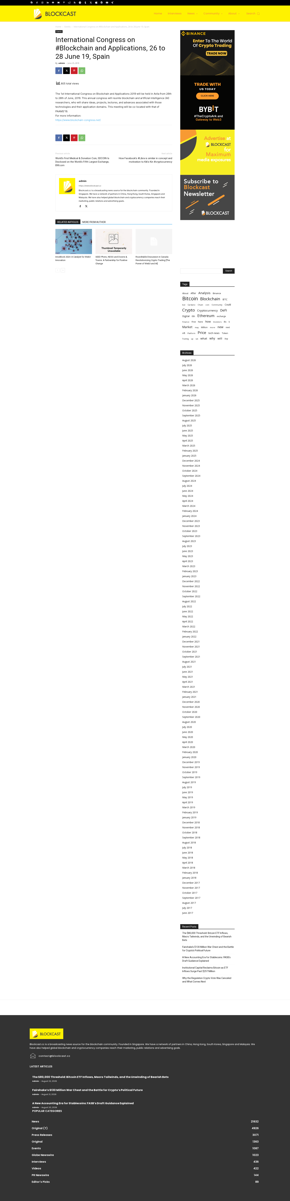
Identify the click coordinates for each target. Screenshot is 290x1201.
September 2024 (191, 475)
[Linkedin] (48, 3)
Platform (191, 333)
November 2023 (191, 526)
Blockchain (210, 299)
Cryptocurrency (207, 310)
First (194, 321)
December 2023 (191, 521)
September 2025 (191, 415)
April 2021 (187, 681)
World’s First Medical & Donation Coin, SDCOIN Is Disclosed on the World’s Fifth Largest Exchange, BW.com (82, 162)
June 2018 (187, 852)
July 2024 (187, 485)
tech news (214, 333)
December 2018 (191, 822)
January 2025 (189, 455)
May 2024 (187, 495)
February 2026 (190, 390)
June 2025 (187, 430)
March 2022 (188, 626)
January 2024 (189, 516)
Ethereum (205, 315)
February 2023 (190, 571)
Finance (185, 322)
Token (225, 333)
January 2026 (189, 395)
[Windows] (96, 3)
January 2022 (189, 636)
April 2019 (187, 802)
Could (228, 304)
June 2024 (187, 490)
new (220, 327)
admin (61, 63)
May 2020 (187, 737)
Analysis (204, 293)
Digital (185, 316)
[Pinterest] (64, 3)
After (193, 293)
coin (207, 304)
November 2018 (191, 827)
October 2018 (189, 832)
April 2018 (187, 862)
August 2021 (189, 661)
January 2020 (189, 757)
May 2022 (187, 616)
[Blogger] (31, 3)
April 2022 (187, 621)
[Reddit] (69, 3)
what (203, 338)
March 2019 (188, 807)
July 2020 (187, 727)
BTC (225, 299)
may (197, 327)
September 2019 (191, 777)
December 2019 (191, 762)
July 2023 (187, 546)
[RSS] (75, 3)
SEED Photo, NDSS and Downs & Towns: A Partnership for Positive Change (111, 260)
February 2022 (190, 631)
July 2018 (187, 847)
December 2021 (191, 641)
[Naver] (58, 3)
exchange (221, 316)
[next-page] (63, 270)
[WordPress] (101, 3)
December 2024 (191, 460)
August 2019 (189, 782)
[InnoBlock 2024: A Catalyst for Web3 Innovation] (73, 241)
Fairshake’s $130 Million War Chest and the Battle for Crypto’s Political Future (208, 949)
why (212, 338)
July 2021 (187, 666)
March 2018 (188, 867)
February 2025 (190, 450)
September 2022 (191, 596)
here (200, 321)
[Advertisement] (207, 241)
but (183, 304)
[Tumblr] (85, 3)
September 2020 (191, 716)
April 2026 (187, 380)
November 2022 (191, 586)
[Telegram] (80, 3)
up (192, 338)
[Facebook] (37, 3)
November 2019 (191, 767)
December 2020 (191, 701)
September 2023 (191, 536)
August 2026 (189, 360)
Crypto (188, 310)
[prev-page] (57, 270)
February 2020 (190, 752)
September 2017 (191, 897)
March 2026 (188, 385)
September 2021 (191, 656)
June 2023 (187, 551)
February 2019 (190, 812)
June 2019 (187, 792)
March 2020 (188, 747)
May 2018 (187, 857)
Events (67, 26)
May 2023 (187, 556)
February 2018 (190, 872)
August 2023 (189, 541)
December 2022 (191, 581)
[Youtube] (107, 3)
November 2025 (191, 405)
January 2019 (189, 817)
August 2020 (189, 722)
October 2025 (189, 410)
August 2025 (189, 420)
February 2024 (190, 510)
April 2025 (187, 440)
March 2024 (188, 505)
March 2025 (188, 445)
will (220, 338)
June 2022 (187, 611)
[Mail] (53, 3)
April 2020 (187, 742)
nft (183, 333)
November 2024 (191, 465)
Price (202, 332)
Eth (193, 316)
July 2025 (187, 425)
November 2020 (191, 706)
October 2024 (189, 470)
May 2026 (187, 375)
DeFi (223, 310)
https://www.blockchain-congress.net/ (78, 120)
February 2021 (190, 691)
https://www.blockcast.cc (90, 186)
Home (58, 26)
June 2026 (187, 370)
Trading (185, 339)
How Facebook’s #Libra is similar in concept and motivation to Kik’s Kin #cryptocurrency (145, 160)
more (212, 327)
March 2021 (188, 686)
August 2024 (189, 480)
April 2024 (187, 500)
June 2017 (187, 912)
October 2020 (189, 711)
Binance (217, 293)
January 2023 (189, 576)
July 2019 (187, 787)
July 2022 (187, 606)
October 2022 (189, 591)
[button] (253, 13)
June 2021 (187, 671)
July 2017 (187, 907)
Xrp (226, 338)
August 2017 (189, 902)
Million (204, 327)
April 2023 (187, 561)
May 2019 (187, 797)
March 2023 (188, 566)
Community (217, 304)
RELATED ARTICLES (67, 222)
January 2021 (189, 696)
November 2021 (191, 646)
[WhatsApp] (82, 70)
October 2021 (189, 651)
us (197, 338)
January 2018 (189, 877)
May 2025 (187, 435)
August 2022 (189, 601)
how (208, 321)
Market (187, 327)
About (185, 293)
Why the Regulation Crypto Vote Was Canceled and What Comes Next (206, 980)
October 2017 (189, 892)
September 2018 (191, 837)
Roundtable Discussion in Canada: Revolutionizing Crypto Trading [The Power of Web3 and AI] (153, 260)
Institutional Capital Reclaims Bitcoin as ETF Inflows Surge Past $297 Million (205, 969)
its (225, 321)
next (228, 327)
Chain (200, 304)
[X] (91, 3)
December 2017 (191, 882)
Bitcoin (190, 298)
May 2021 (187, 676)
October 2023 (189, 531)
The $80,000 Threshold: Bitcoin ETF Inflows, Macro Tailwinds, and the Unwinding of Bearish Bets (206, 936)
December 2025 (191, 400)
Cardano (191, 304)
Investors (217, 322)
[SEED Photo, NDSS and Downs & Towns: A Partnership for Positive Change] (113, 241)
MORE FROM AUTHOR (94, 222)
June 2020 (187, 732)
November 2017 (191, 887)
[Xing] (112, 3)
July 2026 (187, 365)
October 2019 (189, 772)
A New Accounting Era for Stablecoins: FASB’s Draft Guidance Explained (206, 959)
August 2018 (189, 842)
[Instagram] (42, 3)
